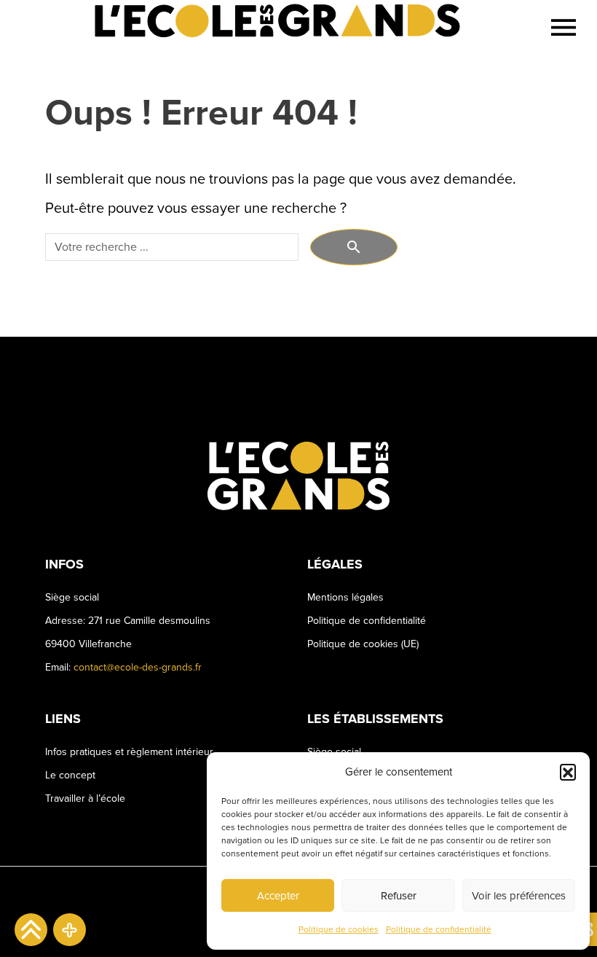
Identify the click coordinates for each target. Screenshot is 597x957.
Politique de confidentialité (438, 929)
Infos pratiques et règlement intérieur (129, 752)
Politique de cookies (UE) (363, 644)
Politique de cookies (338, 929)
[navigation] (563, 27)
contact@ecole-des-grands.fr (138, 667)
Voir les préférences (519, 895)
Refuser (398, 895)
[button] (568, 772)
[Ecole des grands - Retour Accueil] (271, 27)
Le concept (70, 775)
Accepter (278, 895)
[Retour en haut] (31, 929)
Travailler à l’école (85, 798)
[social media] (69, 929)
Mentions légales (345, 597)
